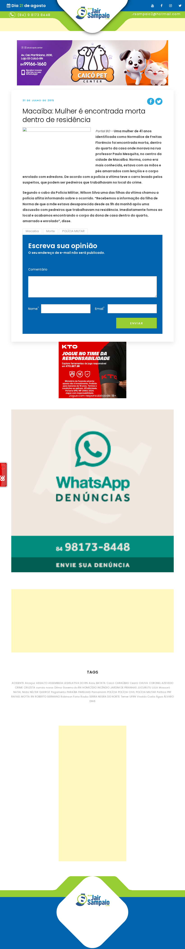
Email (99, 308)
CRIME (19, 687)
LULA (155, 687)
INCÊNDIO (103, 687)
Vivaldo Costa (146, 696)
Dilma (58, 687)
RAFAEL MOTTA (20, 696)
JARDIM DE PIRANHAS (123, 687)
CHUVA (143, 683)
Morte (50, 231)
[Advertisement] (92, 620)
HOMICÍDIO (89, 687)
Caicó (110, 683)
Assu (92, 683)
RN (32, 696)
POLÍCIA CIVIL (126, 692)
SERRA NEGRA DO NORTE (104, 696)
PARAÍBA (72, 692)
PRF (169, 692)
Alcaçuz (30, 683)
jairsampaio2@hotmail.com (154, 14)
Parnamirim (99, 692)
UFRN (133, 696)
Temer (125, 696)
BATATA (101, 683)
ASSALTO (41, 683)
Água (159, 696)
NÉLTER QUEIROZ (40, 692)
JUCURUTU (144, 687)
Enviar (136, 323)
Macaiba (32, 231)
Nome (33, 308)
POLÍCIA (112, 692)
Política (161, 692)
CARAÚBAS (122, 683)
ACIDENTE (18, 683)
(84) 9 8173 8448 (34, 15)
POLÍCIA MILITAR (73, 231)
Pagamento (58, 692)
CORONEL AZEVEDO (161, 683)
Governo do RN (72, 687)
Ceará (134, 683)
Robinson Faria (70, 696)
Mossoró (164, 687)
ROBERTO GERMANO (47, 696)
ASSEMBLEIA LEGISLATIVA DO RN (68, 683)
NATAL (17, 692)
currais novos (44, 687)
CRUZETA (29, 687)
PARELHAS (84, 692)
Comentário (37, 269)
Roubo (84, 696)
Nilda (25, 692)
